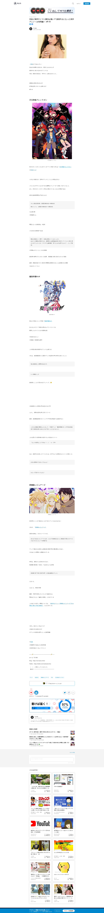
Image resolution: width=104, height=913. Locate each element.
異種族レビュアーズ (40, 527)
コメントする (70, 762)
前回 (31, 64)
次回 (31, 642)
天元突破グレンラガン (65, 167)
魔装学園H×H (48, 321)
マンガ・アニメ (32, 17)
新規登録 (87, 3)
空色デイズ (33, 170)
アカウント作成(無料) (68, 910)
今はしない (57, 910)
